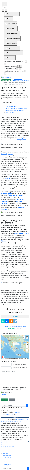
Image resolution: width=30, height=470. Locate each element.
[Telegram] (15, 321)
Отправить (5, 399)
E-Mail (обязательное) (20, 367)
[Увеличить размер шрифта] (21, 66)
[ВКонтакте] (7, 321)
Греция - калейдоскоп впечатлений (16, 108)
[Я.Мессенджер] (3, 321)
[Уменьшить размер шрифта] (18, 66)
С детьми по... (7, 461)
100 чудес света (7, 455)
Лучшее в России (6, 80)
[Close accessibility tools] (6, 10)
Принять (15, 417)
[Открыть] (4, 4)
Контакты (4, 441)
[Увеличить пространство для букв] (5, 73)
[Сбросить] (3, 10)
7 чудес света (7, 457)
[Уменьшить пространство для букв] (25, 71)
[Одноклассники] (11, 321)
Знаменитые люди (8, 459)
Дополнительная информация (14, 110)
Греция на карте (10, 112)
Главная (5, 453)
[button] (15, 102)
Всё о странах (7, 465)
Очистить (12, 399)
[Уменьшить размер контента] (26, 61)
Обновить (4, 394)
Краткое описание (10, 106)
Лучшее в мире (18, 80)
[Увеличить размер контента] (5, 64)
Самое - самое (7, 463)
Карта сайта (5, 443)
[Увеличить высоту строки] (20, 68)
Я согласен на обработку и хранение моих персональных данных (14, 388)
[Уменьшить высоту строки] (17, 68)
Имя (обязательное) (19, 364)
